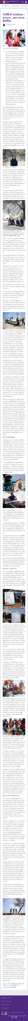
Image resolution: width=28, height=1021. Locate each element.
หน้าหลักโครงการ (6, 5)
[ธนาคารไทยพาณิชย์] (2, 1013)
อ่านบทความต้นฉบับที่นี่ (9, 987)
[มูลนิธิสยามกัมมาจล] (6, 1013)
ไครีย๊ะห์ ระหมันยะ (10, 24)
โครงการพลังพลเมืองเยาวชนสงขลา (12, 2)
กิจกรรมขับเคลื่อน (16, 5)
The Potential (14, 48)
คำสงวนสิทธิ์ (23, 1016)
